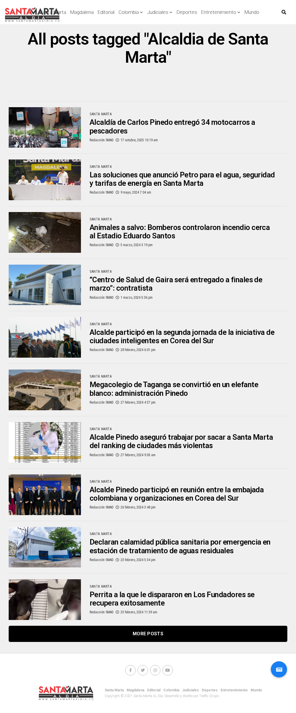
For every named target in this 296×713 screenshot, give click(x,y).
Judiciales (157, 12)
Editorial (106, 12)
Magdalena (82, 12)
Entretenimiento (218, 12)
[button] (279, 669)
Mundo (252, 12)
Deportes (187, 12)
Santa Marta (114, 690)
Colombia (129, 12)
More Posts (148, 633)
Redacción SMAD (102, 140)
